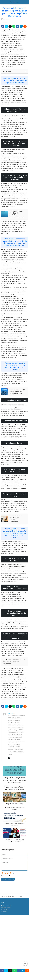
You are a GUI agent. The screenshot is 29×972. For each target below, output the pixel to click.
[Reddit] (25, 26)
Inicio (2, 902)
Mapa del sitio (4, 909)
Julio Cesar (6, 19)
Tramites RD (14, 2)
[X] (10, 26)
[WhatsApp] (13, 26)
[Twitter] (9, 758)
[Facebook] (2, 26)
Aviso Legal (4, 911)
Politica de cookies (5, 907)
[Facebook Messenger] (6, 26)
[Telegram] (21, 26)
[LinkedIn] (17, 26)
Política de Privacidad (6, 905)
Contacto (3, 904)
